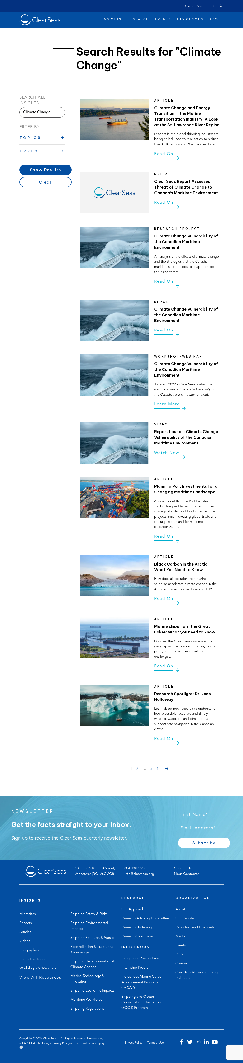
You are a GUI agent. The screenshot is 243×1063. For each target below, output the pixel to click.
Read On (163, 154)
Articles (25, 932)
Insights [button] (112, 19)
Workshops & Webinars (37, 968)
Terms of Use (155, 1042)
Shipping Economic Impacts (92, 990)
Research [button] (138, 19)
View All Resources (40, 978)
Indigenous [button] (190, 19)
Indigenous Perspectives (140, 958)
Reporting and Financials (194, 927)
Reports (25, 923)
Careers (181, 963)
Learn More (167, 404)
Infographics (29, 950)
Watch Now (166, 453)
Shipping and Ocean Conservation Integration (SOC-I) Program (141, 1002)
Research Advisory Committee (145, 918)
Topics (30, 137)
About (180, 909)
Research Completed (138, 936)
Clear (45, 182)
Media (180, 936)
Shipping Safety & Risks (88, 914)
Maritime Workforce (86, 1000)
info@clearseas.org (139, 874)
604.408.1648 (134, 868)
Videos (24, 941)
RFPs (179, 954)
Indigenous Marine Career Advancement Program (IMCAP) (142, 982)
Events (180, 945)
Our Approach (133, 909)
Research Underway (137, 927)
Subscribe (204, 843)
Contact (195, 6)
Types (28, 151)
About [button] (217, 19)
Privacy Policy (61, 1043)
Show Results (45, 169)
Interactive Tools (32, 959)
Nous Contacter (186, 874)
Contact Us (182, 868)
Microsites (27, 914)
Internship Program (137, 967)
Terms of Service (86, 1043)
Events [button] (163, 19)
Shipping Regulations (87, 1009)
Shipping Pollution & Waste (92, 938)
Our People (184, 918)
